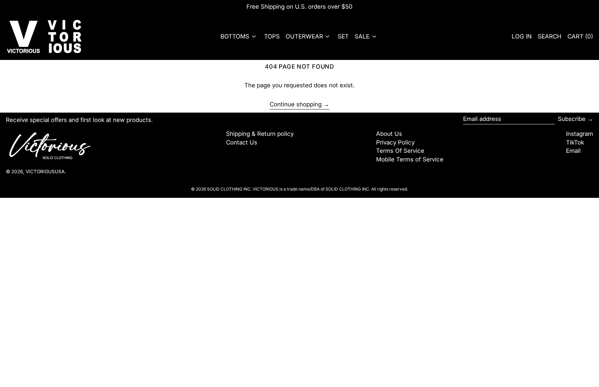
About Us (389, 133)
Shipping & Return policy (260, 133)
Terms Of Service (400, 150)
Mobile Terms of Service (409, 159)
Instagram (579, 133)
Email (573, 150)
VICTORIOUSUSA (45, 171)
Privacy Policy (395, 142)
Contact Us (241, 142)
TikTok (575, 142)
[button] (550, 36)
